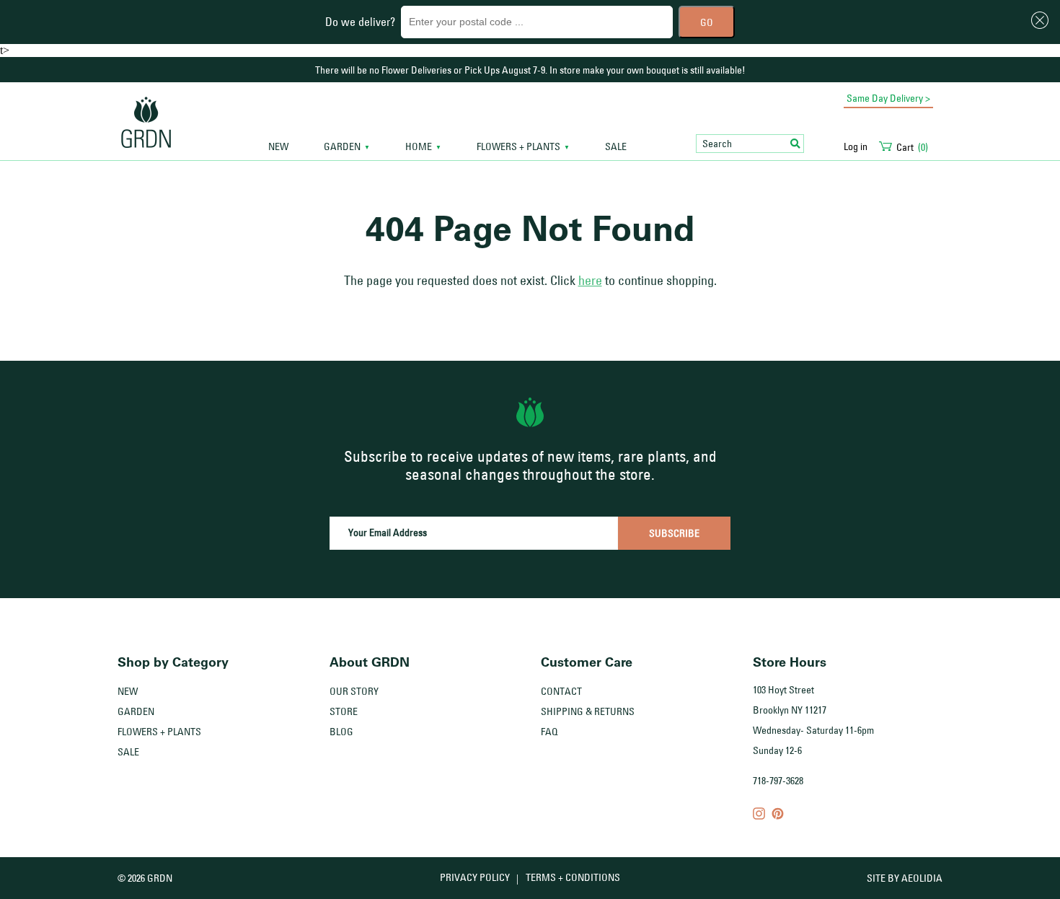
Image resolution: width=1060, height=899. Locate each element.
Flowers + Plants (159, 731)
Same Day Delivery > (888, 98)
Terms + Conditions (573, 877)
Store (344, 711)
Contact (561, 691)
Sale (616, 147)
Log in (855, 146)
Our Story (354, 691)
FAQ (549, 731)
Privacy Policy (475, 877)
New (278, 147)
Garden (136, 711)
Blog (341, 731)
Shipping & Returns (588, 711)
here (590, 281)
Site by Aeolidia (904, 878)
